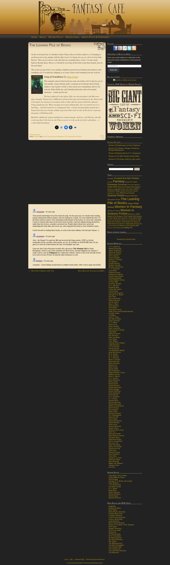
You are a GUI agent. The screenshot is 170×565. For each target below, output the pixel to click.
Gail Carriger (113, 291)
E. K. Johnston (114, 285)
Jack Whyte (113, 308)
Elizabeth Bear (120, 178)
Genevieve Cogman (116, 293)
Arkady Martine (114, 263)
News (122, 193)
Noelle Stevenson (115, 387)
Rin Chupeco (113, 410)
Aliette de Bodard (115, 252)
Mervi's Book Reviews (117, 523)
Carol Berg (112, 271)
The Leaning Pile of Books (50, 45)
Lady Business (114, 521)
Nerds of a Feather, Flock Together (121, 525)
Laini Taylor (113, 339)
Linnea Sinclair (114, 348)
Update (130, 203)
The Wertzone (114, 552)
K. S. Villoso (113, 322)
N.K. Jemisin (116, 193)
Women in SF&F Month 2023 (128, 223)
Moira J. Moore (114, 376)
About (43, 37)
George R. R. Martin (116, 295)
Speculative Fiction (113, 199)
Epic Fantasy (133, 178)
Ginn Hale (112, 296)
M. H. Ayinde (113, 354)
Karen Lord (113, 324)
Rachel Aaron (113, 400)
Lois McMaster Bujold (116, 350)
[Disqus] (67, 173)
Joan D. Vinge (114, 317)
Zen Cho (112, 467)
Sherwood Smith (115, 434)
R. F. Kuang (113, 398)
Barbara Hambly (115, 265)
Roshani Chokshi (115, 413)
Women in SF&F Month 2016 (126, 216)
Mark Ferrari (113, 367)
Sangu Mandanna (115, 421)
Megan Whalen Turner (117, 372)
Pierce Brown (113, 395)
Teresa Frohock (114, 452)
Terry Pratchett (114, 454)
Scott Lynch (113, 424)
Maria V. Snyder (114, 359)
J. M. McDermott (115, 485)
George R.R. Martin (131, 182)
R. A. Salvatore (114, 397)
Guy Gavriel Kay (115, 298)
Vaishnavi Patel (114, 460)
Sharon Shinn (114, 428)
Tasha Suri (112, 450)
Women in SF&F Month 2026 (115, 227)
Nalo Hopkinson (114, 380)
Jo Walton (112, 315)
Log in (66, 559)
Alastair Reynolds (115, 248)
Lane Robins (113, 341)
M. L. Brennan (114, 358)
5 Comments (34, 134)
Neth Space (113, 526)
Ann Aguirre (110, 178)
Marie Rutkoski (114, 363)
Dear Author (113, 510)
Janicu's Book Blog (115, 519)
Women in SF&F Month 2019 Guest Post (118, 220)
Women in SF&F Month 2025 (129, 225)
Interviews (110, 189)
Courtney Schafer (115, 284)
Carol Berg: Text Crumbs (118, 475)
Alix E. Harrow (114, 256)
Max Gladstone (114, 371)
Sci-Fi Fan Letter (115, 530)
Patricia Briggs (114, 389)
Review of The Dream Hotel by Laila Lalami (124, 159)
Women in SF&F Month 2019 (131, 218)
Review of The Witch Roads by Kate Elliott (124, 156)
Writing (126, 228)
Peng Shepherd (114, 393)
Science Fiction (116, 195)
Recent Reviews (114, 142)
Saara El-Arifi (113, 417)
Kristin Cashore (114, 492)
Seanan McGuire (131, 196)
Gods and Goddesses (133, 184)
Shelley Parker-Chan (116, 430)
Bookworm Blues (115, 508)
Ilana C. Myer (113, 304)
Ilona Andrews (136, 187)
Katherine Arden (114, 334)
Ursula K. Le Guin (115, 458)
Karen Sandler (114, 326)
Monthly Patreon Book (127, 191)
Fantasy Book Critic (116, 514)
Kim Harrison (113, 335)
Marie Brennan (114, 361)
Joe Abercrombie (115, 319)
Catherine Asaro (114, 272)
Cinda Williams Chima (117, 280)
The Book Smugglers (116, 545)
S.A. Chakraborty (115, 415)
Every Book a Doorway (117, 512)
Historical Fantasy (124, 187)
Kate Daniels (129, 189)
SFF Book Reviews (115, 539)
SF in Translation (115, 536)
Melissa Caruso (114, 374)
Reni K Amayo (114, 408)
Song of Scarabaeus (57, 136)
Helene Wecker (114, 300)
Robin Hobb (113, 411)
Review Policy (55, 37)
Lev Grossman (114, 347)
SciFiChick (112, 532)
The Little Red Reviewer (117, 551)
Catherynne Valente (116, 274)
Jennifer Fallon (114, 313)
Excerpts (110, 182)
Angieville (112, 506)
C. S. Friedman (114, 269)
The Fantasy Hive (115, 547)
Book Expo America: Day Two (42, 271)
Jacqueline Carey (119, 189)
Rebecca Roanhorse (116, 406)
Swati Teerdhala (114, 445)
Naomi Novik (113, 384)
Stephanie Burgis (115, 439)
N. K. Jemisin (113, 378)
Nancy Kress (113, 382)
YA (131, 227)
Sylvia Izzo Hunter (115, 447)
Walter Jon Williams (116, 463)
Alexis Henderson (115, 250)
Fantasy (119, 181)
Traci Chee (113, 456)
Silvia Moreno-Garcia (116, 435)
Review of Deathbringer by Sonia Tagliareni (124, 145)
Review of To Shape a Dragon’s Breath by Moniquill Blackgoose (124, 149)
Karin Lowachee (114, 328)
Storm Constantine (115, 441)
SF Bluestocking (114, 534)
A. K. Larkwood (114, 246)
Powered (125, 239)
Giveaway (112, 184)
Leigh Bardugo (114, 345)
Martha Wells (113, 369)
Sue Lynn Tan (114, 443)
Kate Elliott (112, 332)
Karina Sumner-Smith (116, 330)
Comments (79, 559)
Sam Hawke (113, 419)
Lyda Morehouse (115, 352)
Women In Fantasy (128, 206)
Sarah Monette (129, 193)
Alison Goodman (115, 254)
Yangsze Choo (114, 465)
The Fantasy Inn (115, 549)
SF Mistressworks (115, 538)
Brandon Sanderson (116, 267)
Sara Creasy (47, 136)
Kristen (36, 136)
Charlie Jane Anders (116, 276)
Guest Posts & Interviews (95, 37)
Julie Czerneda (114, 321)
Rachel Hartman (115, 402)
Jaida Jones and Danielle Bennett (121, 311)
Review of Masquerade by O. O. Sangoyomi (125, 153)
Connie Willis (113, 282)
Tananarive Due (114, 448)
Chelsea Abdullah (115, 278)
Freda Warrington (115, 289)
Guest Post (112, 187)
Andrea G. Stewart (115, 259)
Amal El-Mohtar (114, 258)
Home (34, 37)
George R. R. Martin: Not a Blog (120, 481)
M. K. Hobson (114, 356)
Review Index (72, 37)
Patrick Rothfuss (115, 391)
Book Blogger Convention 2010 (91, 271)
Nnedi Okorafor (114, 385)
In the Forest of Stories (117, 517)
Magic (118, 191)
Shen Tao (112, 432)
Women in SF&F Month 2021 (124, 222)
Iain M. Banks (114, 302)
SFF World (112, 541)
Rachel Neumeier (115, 404)
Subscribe (113, 70)
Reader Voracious (115, 528)
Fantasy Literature (115, 515)
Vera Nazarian (114, 461)
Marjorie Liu (113, 365)
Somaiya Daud (114, 437)
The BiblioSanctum (115, 543)
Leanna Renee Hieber (117, 343)
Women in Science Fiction (120, 212)
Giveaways (122, 185)
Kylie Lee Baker (114, 337)
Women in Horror (113, 211)
